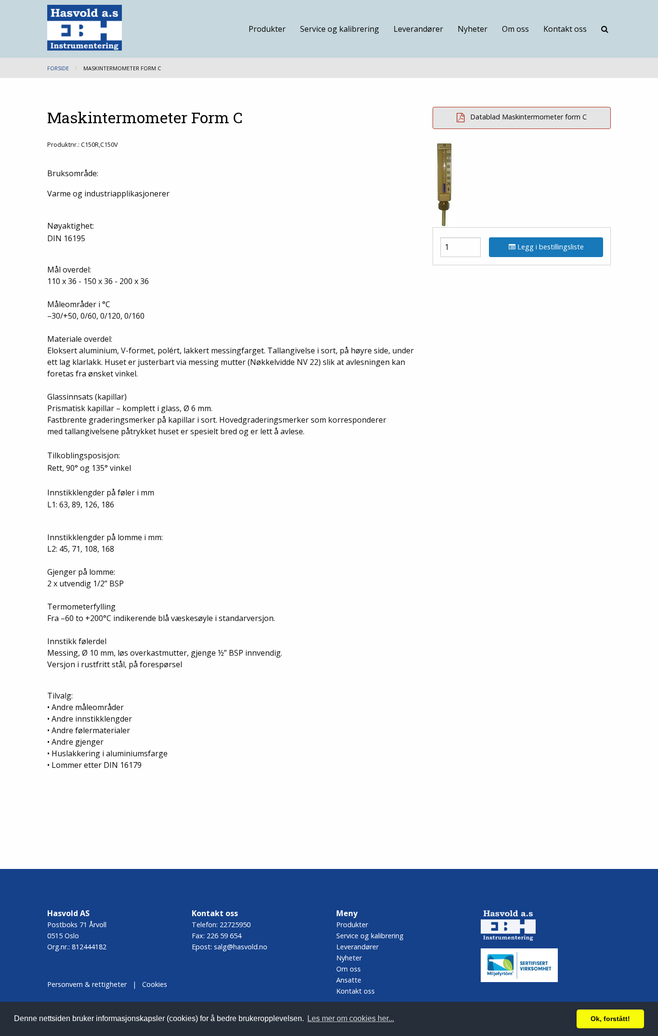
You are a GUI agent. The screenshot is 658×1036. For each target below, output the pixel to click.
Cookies (154, 984)
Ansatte (348, 979)
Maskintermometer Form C (122, 68)
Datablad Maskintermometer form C (527, 117)
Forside (58, 68)
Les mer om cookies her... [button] (350, 1018)
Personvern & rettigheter (87, 984)
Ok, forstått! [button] (610, 1019)
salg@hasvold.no (240, 946)
